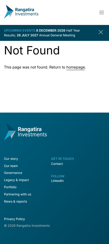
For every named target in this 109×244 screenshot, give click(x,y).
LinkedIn (57, 181)
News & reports (15, 201)
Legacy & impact (16, 180)
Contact (57, 164)
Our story (11, 159)
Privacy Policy (14, 219)
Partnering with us (17, 194)
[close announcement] (102, 33)
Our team (11, 166)
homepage (75, 67)
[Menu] (102, 12)
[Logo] (21, 17)
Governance (13, 173)
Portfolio (10, 187)
